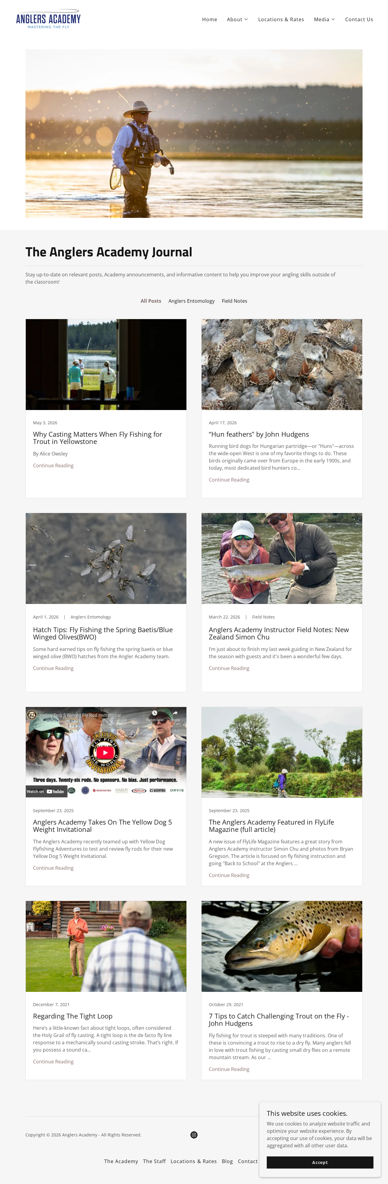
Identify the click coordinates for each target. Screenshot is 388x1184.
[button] (238, 19)
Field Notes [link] (234, 301)
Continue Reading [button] (53, 465)
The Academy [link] (121, 1161)
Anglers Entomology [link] (192, 301)
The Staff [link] (154, 1161)
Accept (320, 1162)
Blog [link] (227, 1161)
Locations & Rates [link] (281, 19)
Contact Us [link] (359, 19)
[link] (49, 18)
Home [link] (209, 19)
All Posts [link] (151, 301)
